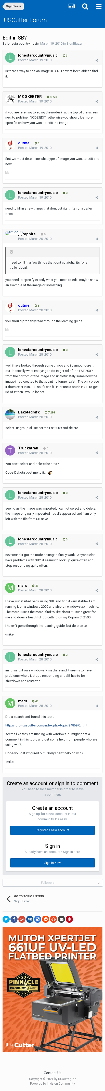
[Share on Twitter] (6, 919)
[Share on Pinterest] (69, 919)
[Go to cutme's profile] (10, 145)
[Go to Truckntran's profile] (10, 450)
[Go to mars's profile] (10, 588)
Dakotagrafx (29, 412)
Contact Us (52, 1073)
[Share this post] (97, 60)
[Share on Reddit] (45, 919)
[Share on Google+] (21, 919)
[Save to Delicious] (37, 919)
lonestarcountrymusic (23, 43)
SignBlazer (74, 43)
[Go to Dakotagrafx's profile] (10, 414)
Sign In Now (52, 863)
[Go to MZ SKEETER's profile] (10, 99)
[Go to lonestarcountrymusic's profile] (10, 58)
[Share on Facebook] (14, 919)
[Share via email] (61, 919)
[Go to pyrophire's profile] (14, 233)
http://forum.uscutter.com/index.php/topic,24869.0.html (46, 725)
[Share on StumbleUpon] (53, 919)
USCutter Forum (25, 20)
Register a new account (52, 830)
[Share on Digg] (29, 919)
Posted (34, 60)
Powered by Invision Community (52, 1083)
